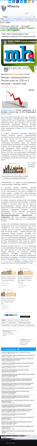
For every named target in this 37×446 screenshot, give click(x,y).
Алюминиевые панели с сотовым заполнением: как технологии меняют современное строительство (17, 359)
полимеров (24, 246)
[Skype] (16, 315)
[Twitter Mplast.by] (21, 2)
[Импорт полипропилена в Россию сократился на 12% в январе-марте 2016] (8, 293)
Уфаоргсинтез (30, 325)
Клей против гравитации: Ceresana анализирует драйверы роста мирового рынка (17, 427)
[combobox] (29, 13)
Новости (9, 34)
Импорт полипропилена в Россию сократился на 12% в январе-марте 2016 (8, 301)
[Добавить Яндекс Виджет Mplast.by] (33, 2)
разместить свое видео (16, 74)
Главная (3, 34)
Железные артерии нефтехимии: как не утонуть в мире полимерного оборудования (15, 392)
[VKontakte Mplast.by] (13, 2)
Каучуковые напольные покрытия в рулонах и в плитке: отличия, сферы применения (18, 401)
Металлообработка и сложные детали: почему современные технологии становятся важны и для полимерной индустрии (17, 379)
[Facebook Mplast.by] (17, 2)
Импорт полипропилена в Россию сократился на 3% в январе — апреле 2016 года (25, 279)
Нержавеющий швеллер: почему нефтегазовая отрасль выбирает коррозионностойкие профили (18, 375)
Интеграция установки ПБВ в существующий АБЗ (14, 414)
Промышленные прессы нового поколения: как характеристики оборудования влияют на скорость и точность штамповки (18, 384)
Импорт (4, 322)
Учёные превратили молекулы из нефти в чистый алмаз (15, 366)
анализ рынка (24, 320)
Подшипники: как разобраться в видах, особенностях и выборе (17, 363)
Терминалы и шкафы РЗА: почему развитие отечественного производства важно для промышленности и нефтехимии (17, 405)
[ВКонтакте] (5, 315)
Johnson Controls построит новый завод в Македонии (26, 342)
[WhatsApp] (14, 315)
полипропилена (7, 110)
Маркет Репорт (6, 114)
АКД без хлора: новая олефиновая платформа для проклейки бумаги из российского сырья (17, 422)
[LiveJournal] (11, 315)
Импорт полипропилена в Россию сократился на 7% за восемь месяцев (8, 278)
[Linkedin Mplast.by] (25, 2)
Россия (14, 325)
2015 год (16, 320)
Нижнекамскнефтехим (24, 322)
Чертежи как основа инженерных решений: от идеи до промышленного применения (15, 370)
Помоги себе (17, 29)
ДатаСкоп (25, 128)
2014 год (10, 320)
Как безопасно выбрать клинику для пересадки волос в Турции (17, 388)
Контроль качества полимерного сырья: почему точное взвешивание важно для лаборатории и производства (16, 396)
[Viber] (13, 315)
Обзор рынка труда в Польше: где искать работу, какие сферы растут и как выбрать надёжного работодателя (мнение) (17, 410)
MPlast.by (13, 6)
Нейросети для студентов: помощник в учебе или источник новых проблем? (18, 431)
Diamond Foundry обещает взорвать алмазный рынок (9, 333)
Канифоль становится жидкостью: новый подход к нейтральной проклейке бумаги (18, 418)
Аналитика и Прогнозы (18, 34)
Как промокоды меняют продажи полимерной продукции (16, 352)
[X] (7, 315)
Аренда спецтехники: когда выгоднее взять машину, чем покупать (18, 355)
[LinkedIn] (9, 315)
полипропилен (6, 325)
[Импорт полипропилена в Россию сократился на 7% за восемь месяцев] (8, 272)
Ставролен (21, 325)
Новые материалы (10, 349)
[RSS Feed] (29, 2)
